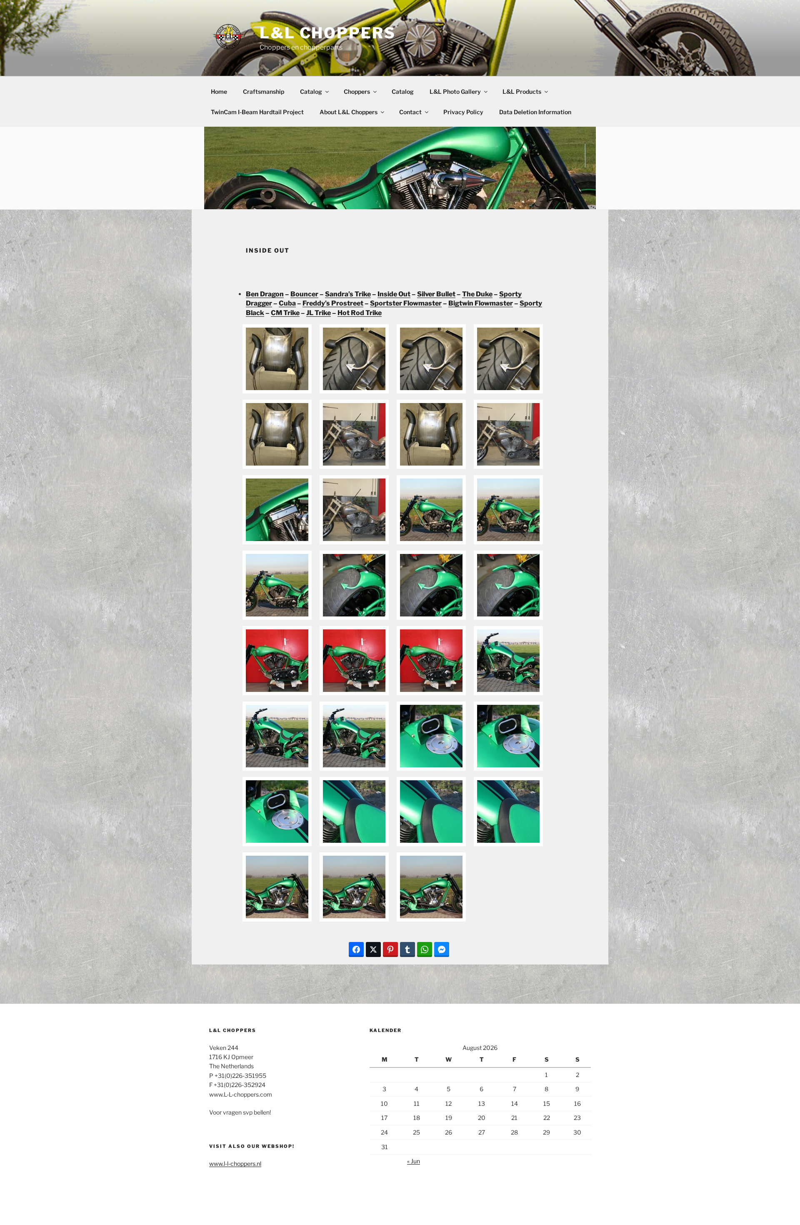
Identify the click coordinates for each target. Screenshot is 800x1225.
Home (219, 91)
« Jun (413, 1161)
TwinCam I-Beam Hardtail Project (257, 111)
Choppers (357, 91)
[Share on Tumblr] (407, 949)
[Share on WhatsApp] (424, 949)
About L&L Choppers (349, 111)
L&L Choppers (328, 33)
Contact (410, 111)
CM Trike (285, 313)
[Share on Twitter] (373, 949)
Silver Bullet (436, 294)
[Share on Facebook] (356, 949)
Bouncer (304, 294)
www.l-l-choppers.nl (235, 1163)
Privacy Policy (463, 111)
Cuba (287, 303)
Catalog (311, 91)
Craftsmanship (263, 91)
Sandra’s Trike (348, 294)
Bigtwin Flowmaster (480, 303)
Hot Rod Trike (360, 313)
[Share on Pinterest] (390, 949)
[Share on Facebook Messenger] (441, 949)
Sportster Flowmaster (406, 303)
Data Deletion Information (535, 111)
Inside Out (394, 294)
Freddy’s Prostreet (332, 303)
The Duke (477, 294)
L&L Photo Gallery (455, 91)
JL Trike (318, 313)
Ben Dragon (265, 294)
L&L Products (521, 91)
